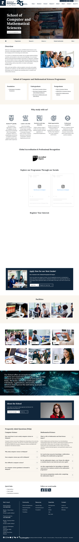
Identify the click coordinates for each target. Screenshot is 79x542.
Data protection (65, 537)
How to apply (10, 491)
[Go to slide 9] (44, 318)
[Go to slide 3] (36, 318)
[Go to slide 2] (34, 318)
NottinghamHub (51, 505)
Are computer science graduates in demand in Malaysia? (17, 468)
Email (49, 507)
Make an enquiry (64, 507)
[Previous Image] (6, 309)
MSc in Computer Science (62, 89)
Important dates (38, 505)
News (55, 342)
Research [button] (51, 3)
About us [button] (43, 41)
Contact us (63, 505)
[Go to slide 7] (41, 318)
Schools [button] (45, 3)
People (31, 361)
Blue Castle (50, 514)
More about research (9, 391)
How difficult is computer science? (14, 462)
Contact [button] (69, 3)
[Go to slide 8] (43, 318)
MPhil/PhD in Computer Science (63, 91)
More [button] (73, 41)
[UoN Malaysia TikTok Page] (12, 537)
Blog (8, 361)
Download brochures (39, 507)
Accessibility (71, 537)
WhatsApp (63, 509)
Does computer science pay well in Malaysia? (17, 457)
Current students (63, 0)
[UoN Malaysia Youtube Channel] (10, 537)
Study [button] (33, 3)
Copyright (44, 537)
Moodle (49, 509)
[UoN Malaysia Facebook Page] (4, 537)
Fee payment (38, 509)
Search (75, 3)
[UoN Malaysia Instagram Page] (6, 537)
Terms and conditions (50, 537)
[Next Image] (72, 309)
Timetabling (24, 512)
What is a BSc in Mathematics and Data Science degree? (53, 437)
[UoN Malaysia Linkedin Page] (8, 537)
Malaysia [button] (75, 0)
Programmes (18, 41)
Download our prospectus (13, 493)
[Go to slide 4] (37, 318)
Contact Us (56, 361)
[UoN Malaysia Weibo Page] (17, 537)
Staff (68, 0)
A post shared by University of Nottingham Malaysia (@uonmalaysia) (43, 203)
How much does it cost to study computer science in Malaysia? (19, 437)
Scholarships (33, 342)
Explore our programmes (13, 32)
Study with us (10, 489)
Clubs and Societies (26, 507)
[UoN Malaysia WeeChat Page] (15, 537)
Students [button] (39, 3)
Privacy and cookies (58, 537)
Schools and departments (27, 505)
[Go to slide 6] (40, 318)
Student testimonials (58, 41)
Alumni (71, 0)
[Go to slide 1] (33, 318)
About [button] (63, 3)
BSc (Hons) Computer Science (39, 89)
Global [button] (57, 3)
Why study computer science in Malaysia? (16, 451)
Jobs (49, 512)
